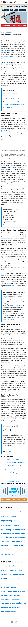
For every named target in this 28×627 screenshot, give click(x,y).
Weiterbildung (10, 554)
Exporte (8, 578)
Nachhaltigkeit (19, 541)
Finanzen (20, 579)
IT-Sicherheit (5, 587)
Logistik (7, 541)
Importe (12, 583)
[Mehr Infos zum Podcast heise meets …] (14, 490)
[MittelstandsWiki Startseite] (8, 2)
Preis (2, 66)
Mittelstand (22, 591)
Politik (13, 599)
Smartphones (5, 603)
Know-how (13, 587)
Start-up (14, 549)
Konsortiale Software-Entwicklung (14, 462)
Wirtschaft (4, 611)
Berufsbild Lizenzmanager (12, 459)
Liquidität (22, 537)
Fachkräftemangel (14, 578)
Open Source (11, 545)
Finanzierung (6, 530)
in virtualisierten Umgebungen (13, 55)
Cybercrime (14, 516)
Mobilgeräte (4, 595)
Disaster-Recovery (11, 285)
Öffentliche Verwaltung (12, 611)
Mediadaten (23, 625)
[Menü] (26, 2)
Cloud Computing (13, 570)
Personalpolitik (5, 599)
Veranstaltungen (15, 607)
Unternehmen (6, 607)
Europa (3, 579)
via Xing (10, 451)
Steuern (18, 549)
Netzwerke (4, 546)
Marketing (12, 541)
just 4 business (6, 625)
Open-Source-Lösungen (18, 43)
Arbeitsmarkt (10, 566)
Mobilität (11, 595)
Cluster (7, 262)
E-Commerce (19, 521)
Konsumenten (17, 537)
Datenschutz (20, 570)
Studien (19, 603)
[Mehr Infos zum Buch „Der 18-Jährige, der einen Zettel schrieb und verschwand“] (14, 16)
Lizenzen (2, 541)
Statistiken (12, 603)
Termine (24, 603)
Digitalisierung (6, 521)
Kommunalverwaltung (6, 591)
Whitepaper (6, 296)
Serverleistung (16, 366)
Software (9, 550)
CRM (7, 516)
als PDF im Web (9, 319)
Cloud (21, 512)
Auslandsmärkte (5, 570)
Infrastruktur (20, 533)
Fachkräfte (16, 525)
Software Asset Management (12, 473)
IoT (1, 537)
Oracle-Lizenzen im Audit (12, 470)
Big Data (17, 512)
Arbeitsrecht (4, 512)
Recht (17, 599)
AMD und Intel (7, 62)
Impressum (18, 625)
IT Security (9, 537)
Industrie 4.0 (16, 583)
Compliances (3, 516)
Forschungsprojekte (5, 583)
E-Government (5, 525)
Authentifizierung (11, 512)
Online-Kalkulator (15, 306)
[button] (22, 2)
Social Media (3, 549)
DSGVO (14, 521)
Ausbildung (17, 566)
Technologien (23, 549)
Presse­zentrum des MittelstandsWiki (14, 224)
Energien (10, 525)
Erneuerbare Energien (20, 574)
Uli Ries (6, 37)
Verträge (4, 554)
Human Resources (8, 533)
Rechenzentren (18, 546)
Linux (9, 343)
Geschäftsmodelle (18, 530)
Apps (2, 566)
